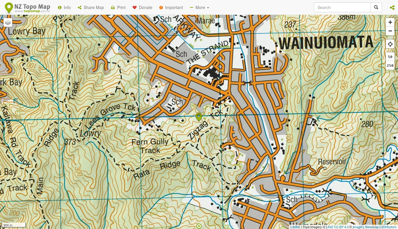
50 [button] (390, 57)
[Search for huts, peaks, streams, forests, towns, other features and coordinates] (376, 7)
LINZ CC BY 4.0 (337, 226)
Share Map (92, 7)
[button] (392, 7)
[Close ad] (199, 225)
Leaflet (295, 226)
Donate (144, 7)
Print (120, 7)
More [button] (199, 7)
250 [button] (390, 65)
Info (66, 7)
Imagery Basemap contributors (375, 226)
